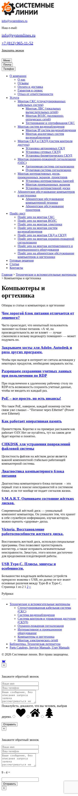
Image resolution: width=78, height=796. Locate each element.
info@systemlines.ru (14, 21)
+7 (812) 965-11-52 (17, 43)
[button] (18, 76)
